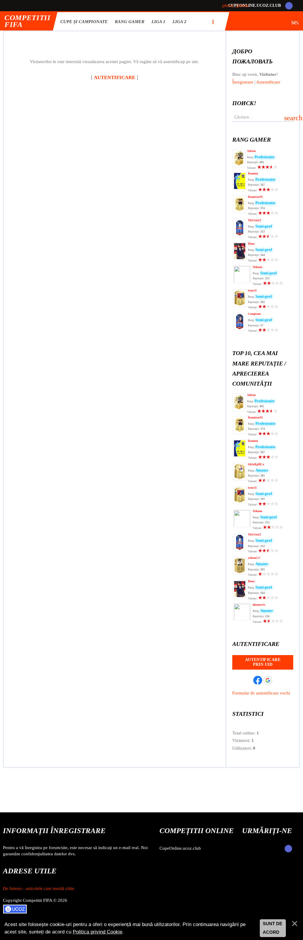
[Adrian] (238, 165)
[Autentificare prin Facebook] (257, 680)
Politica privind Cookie (97, 931)
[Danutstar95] (239, 211)
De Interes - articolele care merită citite (38, 888)
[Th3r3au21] (239, 235)
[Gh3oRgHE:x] (239, 479)
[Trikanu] (242, 282)
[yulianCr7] (239, 573)
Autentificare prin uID (263, 662)
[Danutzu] (239, 188)
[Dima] (239, 258)
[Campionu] (239, 329)
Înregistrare (242, 82)
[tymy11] (239, 305)
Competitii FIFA (27, 21)
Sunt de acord (272, 928)
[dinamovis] (242, 620)
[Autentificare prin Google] (267, 680)
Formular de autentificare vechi (261, 693)
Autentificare (268, 82)
